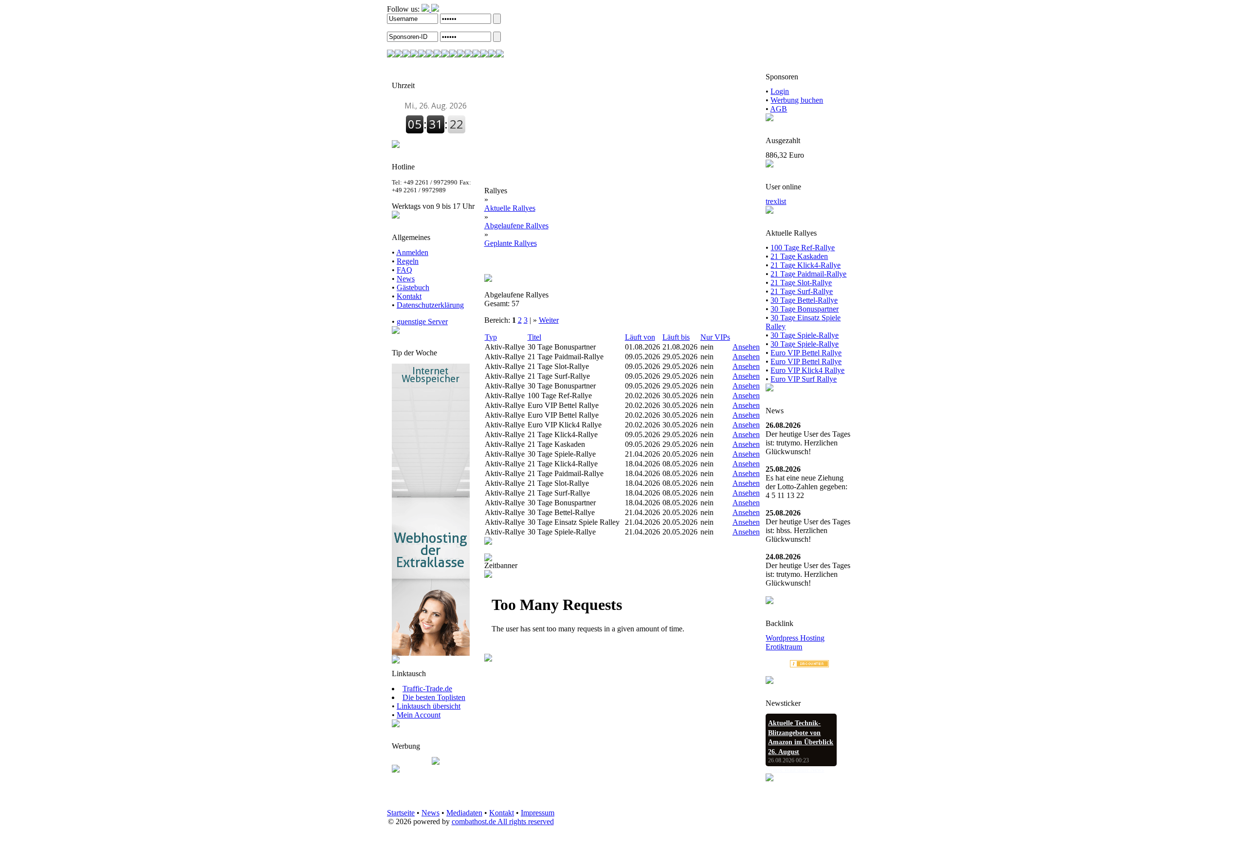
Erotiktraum (784, 647)
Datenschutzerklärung (430, 305)
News (406, 279)
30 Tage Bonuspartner (804, 309)
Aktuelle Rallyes (509, 208)
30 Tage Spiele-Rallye (804, 335)
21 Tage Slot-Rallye (801, 282)
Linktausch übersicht (428, 706)
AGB (778, 109)
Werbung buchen (796, 100)
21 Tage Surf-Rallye (801, 291)
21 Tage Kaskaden (799, 256)
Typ (491, 337)
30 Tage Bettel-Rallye (804, 300)
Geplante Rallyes (510, 243)
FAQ (404, 270)
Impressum (537, 813)
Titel (534, 337)
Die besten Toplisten (434, 697)
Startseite (401, 813)
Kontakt (409, 296)
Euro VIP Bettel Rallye (806, 353)
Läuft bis (676, 337)
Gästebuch (413, 287)
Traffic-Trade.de (427, 688)
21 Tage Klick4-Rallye (805, 265)
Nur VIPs (715, 337)
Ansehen (746, 347)
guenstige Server (422, 321)
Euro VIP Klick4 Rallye (807, 370)
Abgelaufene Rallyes (516, 225)
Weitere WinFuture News (795, 769)
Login (779, 91)
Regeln (408, 261)
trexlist (776, 201)
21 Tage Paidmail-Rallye (808, 274)
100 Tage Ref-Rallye (802, 247)
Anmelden (412, 252)
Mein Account (418, 715)
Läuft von (640, 337)
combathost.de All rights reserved (503, 821)
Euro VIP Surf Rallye (803, 379)
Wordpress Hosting (795, 638)
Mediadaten (464, 813)
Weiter (549, 320)
